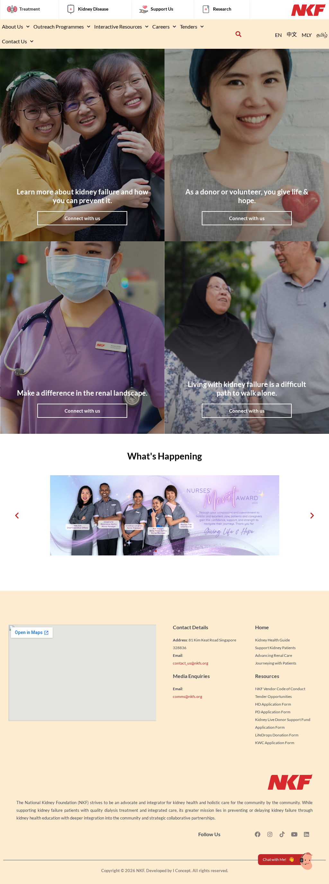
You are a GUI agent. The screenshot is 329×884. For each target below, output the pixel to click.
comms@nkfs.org (187, 696)
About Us (12, 26)
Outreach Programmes (58, 26)
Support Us (162, 9)
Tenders (188, 26)
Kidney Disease (93, 9)
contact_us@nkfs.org (190, 663)
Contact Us (14, 41)
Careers (161, 26)
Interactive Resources (118, 26)
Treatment (29, 9)
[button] (238, 34)
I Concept (182, 870)
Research (222, 9)
